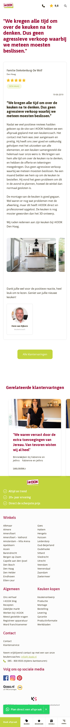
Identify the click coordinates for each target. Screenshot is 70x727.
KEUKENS (26, 724)
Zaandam (42, 572)
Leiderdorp (43, 541)
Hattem (41, 529)
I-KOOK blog (10, 601)
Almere (7, 529)
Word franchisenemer (15, 624)
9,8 (56, 5)
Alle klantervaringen (35, 354)
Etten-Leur (9, 580)
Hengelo (41, 533)
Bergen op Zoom (12, 556)
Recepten (8, 604)
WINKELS (51, 724)
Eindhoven (9, 576)
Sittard (41, 552)
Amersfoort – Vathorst (15, 537)
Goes (40, 525)
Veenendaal (43, 568)
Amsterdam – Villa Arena (16, 541)
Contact (7, 641)
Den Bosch (9, 564)
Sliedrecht (43, 556)
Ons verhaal (9, 597)
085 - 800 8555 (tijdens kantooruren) (27, 660)
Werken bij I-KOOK (13, 612)
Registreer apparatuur (15, 620)
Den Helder (9, 572)
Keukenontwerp (46, 597)
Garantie (42, 616)
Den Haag (14, 86)
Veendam (42, 564)
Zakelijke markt (11, 608)
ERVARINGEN (39, 724)
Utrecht (41, 560)
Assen (6, 549)
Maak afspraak (10, 722)
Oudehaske (43, 549)
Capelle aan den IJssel (15, 560)
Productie (42, 601)
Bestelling (42, 608)
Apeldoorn (9, 545)
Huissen (41, 537)
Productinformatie (47, 620)
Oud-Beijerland (45, 545)
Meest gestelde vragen (15, 616)
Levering (42, 612)
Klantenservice (11, 645)
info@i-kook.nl (29, 656)
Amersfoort (9, 533)
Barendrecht (10, 552)
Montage (42, 604)
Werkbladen (44, 624)
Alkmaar (7, 525)
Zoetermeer (43, 576)
